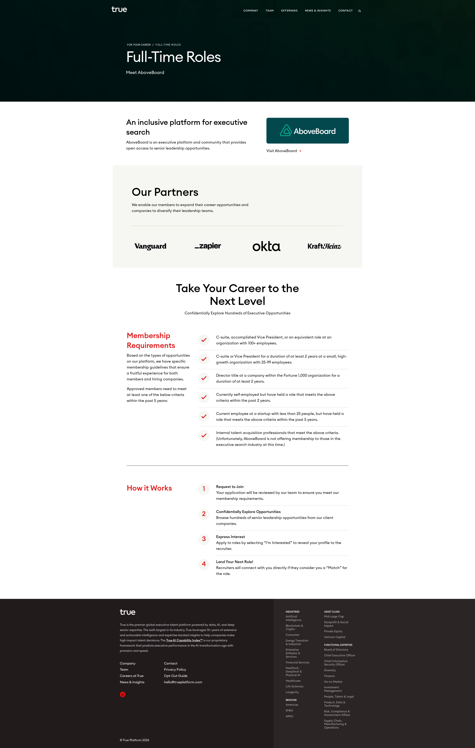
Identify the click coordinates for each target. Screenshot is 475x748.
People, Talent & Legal (339, 696)
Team (270, 10)
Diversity (330, 670)
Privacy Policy (175, 669)
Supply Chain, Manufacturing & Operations (335, 724)
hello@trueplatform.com (181, 682)
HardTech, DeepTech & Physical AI (294, 672)
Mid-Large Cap (334, 616)
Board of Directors (336, 649)
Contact (345, 10)
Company (250, 10)
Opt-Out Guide (175, 676)
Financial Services (297, 662)
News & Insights (318, 10)
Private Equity (333, 631)
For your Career (139, 45)
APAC (290, 716)
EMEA (289, 710)
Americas (292, 704)
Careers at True (131, 676)
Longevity (292, 692)
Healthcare (293, 681)
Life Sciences (294, 686)
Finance (329, 676)
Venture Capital (334, 637)
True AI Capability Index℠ (184, 640)
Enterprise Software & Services (293, 653)
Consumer (292, 635)
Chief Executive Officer (339, 655)
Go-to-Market (333, 681)
